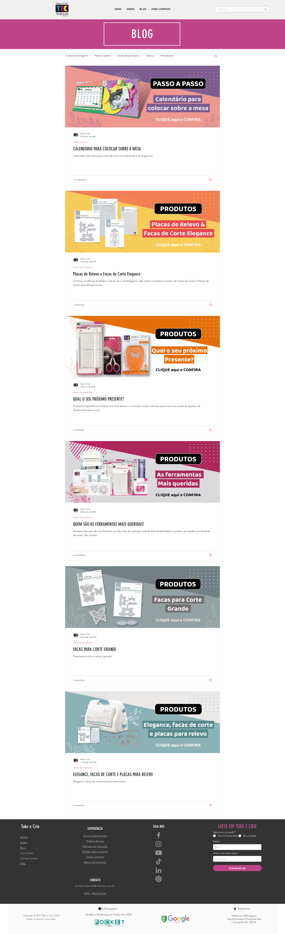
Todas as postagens (76, 55)
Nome (216, 841)
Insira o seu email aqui (225, 853)
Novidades (167, 55)
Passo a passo (103, 55)
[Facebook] (159, 835)
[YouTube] (159, 853)
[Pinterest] (159, 879)
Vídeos (150, 55)
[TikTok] (159, 861)
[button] (215, 56)
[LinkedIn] (159, 870)
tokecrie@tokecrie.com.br (99, 885)
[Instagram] (159, 844)
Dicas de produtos (128, 55)
